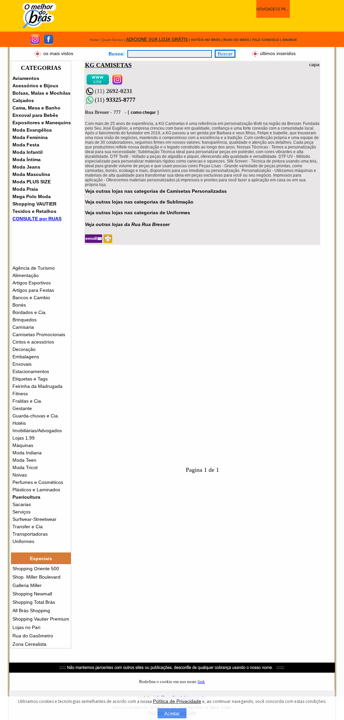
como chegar (143, 112)
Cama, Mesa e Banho (36, 107)
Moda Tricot (25, 467)
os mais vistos (58, 53)
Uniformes (23, 541)
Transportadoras (30, 534)
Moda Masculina (31, 174)
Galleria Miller (27, 585)
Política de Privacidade (177, 701)
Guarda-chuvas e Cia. (35, 415)
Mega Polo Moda (31, 196)
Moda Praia (25, 189)
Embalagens (25, 356)
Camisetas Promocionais (38, 334)
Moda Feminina (30, 137)
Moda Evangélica (32, 130)
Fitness (20, 393)
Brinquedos (24, 319)
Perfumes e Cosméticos (37, 482)
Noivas (19, 475)
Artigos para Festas (33, 290)
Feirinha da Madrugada (37, 386)
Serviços (21, 511)
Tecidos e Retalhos (34, 211)
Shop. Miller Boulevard (36, 577)
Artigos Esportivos (31, 282)
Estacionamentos (30, 371)
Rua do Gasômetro (32, 635)
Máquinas (22, 445)
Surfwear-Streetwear (34, 519)
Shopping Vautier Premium (40, 619)
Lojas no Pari (26, 627)
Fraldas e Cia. (27, 401)
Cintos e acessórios (33, 342)
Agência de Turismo (33, 268)
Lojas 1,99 (23, 438)
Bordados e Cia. (29, 312)
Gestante (22, 408)
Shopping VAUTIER (34, 204)
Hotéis (19, 423)
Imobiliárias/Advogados (37, 430)
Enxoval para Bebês (35, 115)
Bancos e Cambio (31, 297)
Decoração (24, 349)
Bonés (19, 305)
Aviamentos (25, 78)
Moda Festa (25, 144)
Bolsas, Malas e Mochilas (41, 93)
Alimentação (25, 275)
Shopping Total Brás (33, 602)
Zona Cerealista (29, 644)
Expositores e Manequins (41, 122)
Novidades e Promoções (273, 9)
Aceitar (172, 713)
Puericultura (26, 497)
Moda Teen (24, 460)
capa (314, 64)
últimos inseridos (278, 53)
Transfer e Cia (27, 526)
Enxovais (22, 364)
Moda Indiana (27, 452)
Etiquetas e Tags (30, 378)
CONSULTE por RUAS (36, 218)
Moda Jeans (26, 167)
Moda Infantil (27, 152)
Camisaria (23, 327)
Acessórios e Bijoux (35, 85)
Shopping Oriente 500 (35, 568)
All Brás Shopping (31, 610)
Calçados (23, 100)
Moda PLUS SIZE (31, 181)
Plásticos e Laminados (36, 489)
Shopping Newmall (32, 593)
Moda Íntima (26, 159)
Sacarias (21, 504)
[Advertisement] (183, 16)
